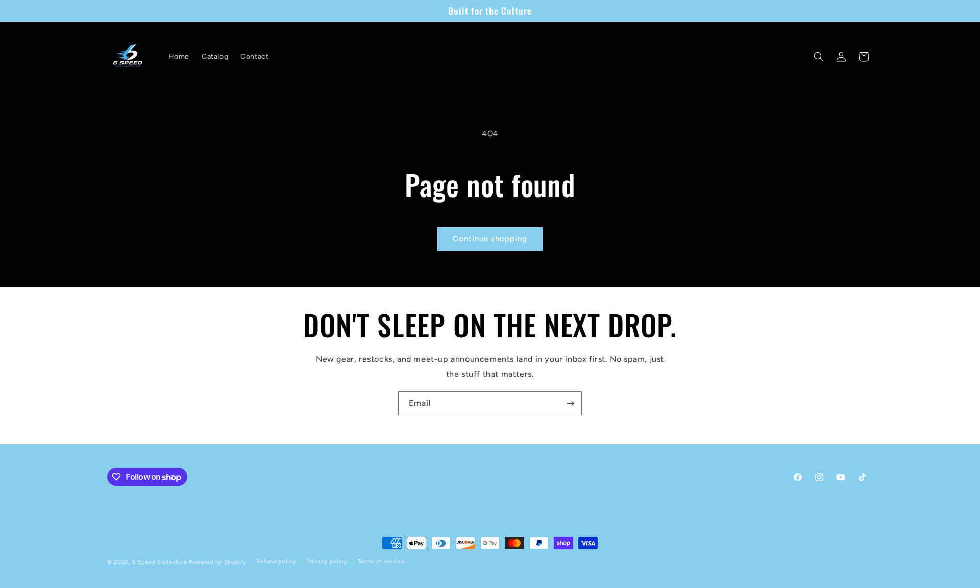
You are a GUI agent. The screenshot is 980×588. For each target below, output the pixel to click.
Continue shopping (490, 238)
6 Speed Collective (160, 562)
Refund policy (276, 561)
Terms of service (381, 561)
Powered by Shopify (218, 562)
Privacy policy (327, 561)
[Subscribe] (570, 403)
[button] (818, 56)
